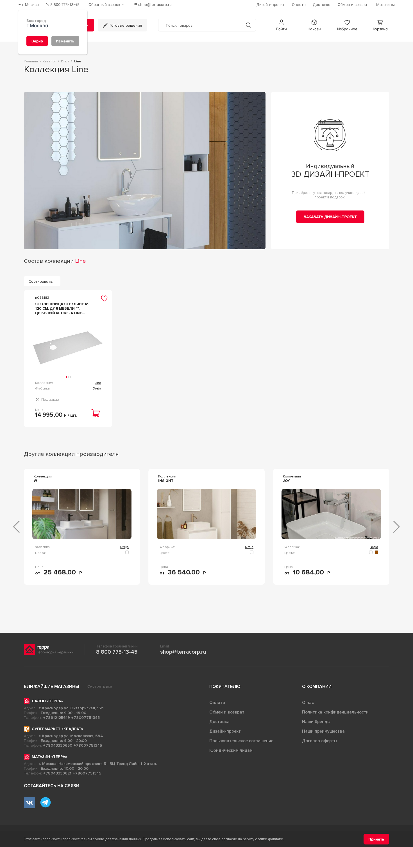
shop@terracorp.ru (183, 652)
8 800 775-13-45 (116, 652)
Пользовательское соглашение (241, 740)
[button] (281, 25)
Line (98, 383)
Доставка (219, 721)
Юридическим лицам (231, 750)
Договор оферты (319, 740)
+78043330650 (57, 745)
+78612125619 (56, 717)
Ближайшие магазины (51, 686)
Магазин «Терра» (49, 756)
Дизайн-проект (225, 731)
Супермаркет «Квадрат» (57, 728)
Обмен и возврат (226, 712)
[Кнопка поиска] (248, 25)
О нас (308, 702)
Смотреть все (99, 686)
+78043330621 (57, 773)
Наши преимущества (323, 731)
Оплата (217, 702)
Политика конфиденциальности (335, 712)
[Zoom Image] (145, 170)
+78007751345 (85, 717)
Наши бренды (316, 721)
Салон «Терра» (47, 701)
